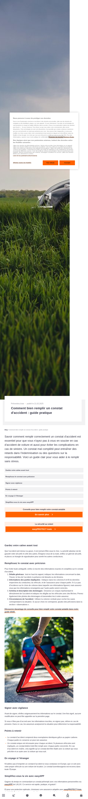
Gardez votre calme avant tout (17, 470)
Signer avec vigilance (14, 483)
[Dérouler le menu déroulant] (3, 795)
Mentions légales (69, 137)
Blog (6, 430)
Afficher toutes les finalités (22, 162)
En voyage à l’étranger (14, 496)
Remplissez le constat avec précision (20, 477)
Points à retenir (11, 489)
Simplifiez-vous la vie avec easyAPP (20, 502)
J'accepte (67, 162)
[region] (44, 140)
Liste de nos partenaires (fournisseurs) (25, 155)
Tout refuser (50, 162)
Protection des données (56, 137)
